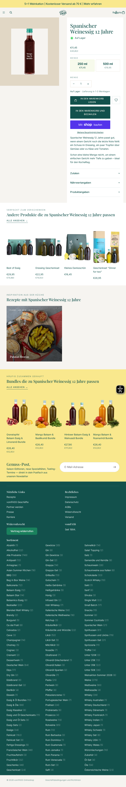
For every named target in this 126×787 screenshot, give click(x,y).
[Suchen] (10, 12)
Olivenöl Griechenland (58, 660)
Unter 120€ (92, 655)
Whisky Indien (93, 719)
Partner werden (15, 507)
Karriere (11, 517)
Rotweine (52, 725)
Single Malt (93, 600)
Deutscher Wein (18, 665)
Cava (11, 635)
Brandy (12, 615)
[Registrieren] (114, 467)
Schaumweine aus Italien (99, 570)
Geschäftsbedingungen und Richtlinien (63, 780)
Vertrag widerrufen (21, 531)
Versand (69, 517)
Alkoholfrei (15, 550)
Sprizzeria (92, 645)
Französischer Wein (20, 750)
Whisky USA (92, 740)
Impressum (71, 497)
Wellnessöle (92, 690)
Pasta (51, 680)
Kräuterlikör (53, 625)
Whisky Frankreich (96, 715)
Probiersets (53, 710)
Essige (13, 730)
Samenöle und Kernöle (98, 560)
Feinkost (14, 735)
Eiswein (12, 695)
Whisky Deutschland (97, 705)
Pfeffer (50, 690)
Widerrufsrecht (73, 511)
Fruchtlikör (15, 759)
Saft (49, 769)
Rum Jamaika (54, 750)
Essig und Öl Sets (18, 719)
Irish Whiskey (54, 605)
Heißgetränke (54, 590)
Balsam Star (15, 595)
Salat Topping (93, 550)
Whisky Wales (93, 744)
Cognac (13, 650)
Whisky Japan (93, 725)
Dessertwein (15, 660)
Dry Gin (12, 675)
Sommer (90, 615)
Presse (10, 511)
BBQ (12, 575)
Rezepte (11, 497)
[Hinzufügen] (28, 258)
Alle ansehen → (17, 220)
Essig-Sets (14, 725)
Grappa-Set (53, 570)
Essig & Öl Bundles (19, 700)
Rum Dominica (54, 740)
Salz (88, 555)
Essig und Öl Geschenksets (23, 715)
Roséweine (53, 719)
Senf (88, 590)
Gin (49, 550)
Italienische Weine (57, 610)
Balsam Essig (16, 590)
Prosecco (52, 715)
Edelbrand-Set (16, 685)
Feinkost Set (15, 740)
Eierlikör (13, 690)
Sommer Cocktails (96, 620)
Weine (91, 680)
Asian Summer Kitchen (21, 570)
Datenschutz (72, 502)
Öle (88, 765)
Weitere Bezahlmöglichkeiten (90, 132)
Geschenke (15, 765)
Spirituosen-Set (95, 640)
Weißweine (92, 685)
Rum (50, 730)
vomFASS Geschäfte (18, 502)
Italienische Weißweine (59, 615)
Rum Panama (54, 754)
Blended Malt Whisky (20, 610)
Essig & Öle (15, 705)
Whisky (91, 695)
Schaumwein (93, 565)
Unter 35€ (92, 665)
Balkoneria (14, 585)
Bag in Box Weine (18, 580)
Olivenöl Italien (55, 665)
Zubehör (90, 754)
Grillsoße (52, 575)
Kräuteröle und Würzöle (60, 630)
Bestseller (14, 605)
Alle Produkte (17, 555)
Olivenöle (52, 675)
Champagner (16, 640)
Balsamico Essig (17, 600)
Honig (50, 595)
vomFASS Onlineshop (24, 780)
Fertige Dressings (18, 744)
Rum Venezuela (55, 759)
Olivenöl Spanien (56, 670)
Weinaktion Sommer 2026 (100, 675)
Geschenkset (16, 769)
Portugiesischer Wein (58, 700)
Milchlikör (52, 645)
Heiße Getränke (55, 585)
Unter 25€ (92, 660)
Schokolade (93, 575)
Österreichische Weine (99, 769)
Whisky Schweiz (94, 730)
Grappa (51, 565)
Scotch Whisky (94, 580)
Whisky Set (92, 735)
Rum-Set (52, 765)
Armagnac (14, 565)
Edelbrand (14, 680)
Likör (50, 635)
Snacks (90, 610)
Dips (11, 670)
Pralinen (52, 705)
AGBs (68, 507)
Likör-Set (52, 640)
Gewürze (52, 545)
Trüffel (90, 650)
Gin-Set (51, 560)
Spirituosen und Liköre (99, 635)
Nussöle (51, 650)
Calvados (13, 630)
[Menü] (4, 12)
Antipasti (14, 560)
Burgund (13, 620)
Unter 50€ (92, 670)
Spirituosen (92, 630)
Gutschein (52, 580)
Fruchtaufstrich (17, 754)
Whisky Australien (95, 700)
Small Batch (93, 605)
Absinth (12, 545)
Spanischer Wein (95, 625)
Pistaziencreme (55, 695)
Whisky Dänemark (95, 710)
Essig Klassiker (16, 710)
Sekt (88, 585)
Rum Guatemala (55, 744)
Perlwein (51, 685)
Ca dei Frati (15, 625)
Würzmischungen (96, 750)
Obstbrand (53, 655)
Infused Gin (53, 600)
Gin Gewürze (54, 555)
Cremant (13, 655)
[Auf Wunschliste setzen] (116, 100)
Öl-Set (89, 759)
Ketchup (51, 620)
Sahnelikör (92, 545)
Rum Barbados (55, 735)
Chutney (13, 645)
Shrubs (90, 595)
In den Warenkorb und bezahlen (90, 112)
